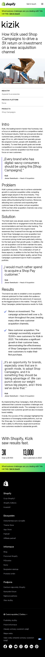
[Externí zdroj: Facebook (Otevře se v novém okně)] (5, 646)
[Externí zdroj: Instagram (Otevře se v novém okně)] (21, 646)
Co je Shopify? (9, 498)
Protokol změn (9, 574)
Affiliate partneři (9, 538)
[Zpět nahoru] (5, 483)
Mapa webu (8, 633)
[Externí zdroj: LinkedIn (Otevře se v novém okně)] (31, 646)
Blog (5, 552)
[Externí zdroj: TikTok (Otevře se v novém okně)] (26, 646)
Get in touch (31, 4)
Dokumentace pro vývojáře (14, 521)
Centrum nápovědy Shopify (14, 587)
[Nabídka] (42, 4)
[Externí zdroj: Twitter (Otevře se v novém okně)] (10, 646)
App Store (7, 529)
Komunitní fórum (9, 591)
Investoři (6, 507)
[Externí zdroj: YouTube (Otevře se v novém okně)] (15, 646)
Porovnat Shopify (10, 556)
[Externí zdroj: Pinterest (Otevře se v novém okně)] (36, 646)
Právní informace (10, 625)
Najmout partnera (10, 596)
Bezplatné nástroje (10, 569)
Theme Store (8, 525)
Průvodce (7, 560)
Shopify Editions (9, 503)
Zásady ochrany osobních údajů (16, 629)
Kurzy (5, 565)
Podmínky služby (10, 620)
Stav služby (8, 600)
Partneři (6, 534)
